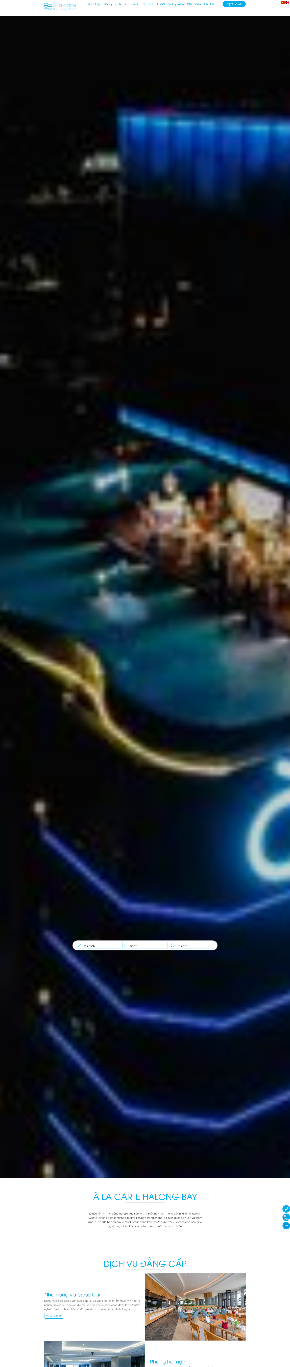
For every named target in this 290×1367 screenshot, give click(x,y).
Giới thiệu (94, 4)
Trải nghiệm (176, 4)
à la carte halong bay (145, 1196)
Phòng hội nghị (168, 1361)
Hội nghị (147, 4)
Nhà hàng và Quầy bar (72, 1294)
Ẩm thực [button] (131, 4)
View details (53, 1316)
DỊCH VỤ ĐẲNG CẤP (145, 1263)
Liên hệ (209, 4)
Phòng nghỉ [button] (112, 4)
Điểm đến (194, 4)
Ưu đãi (160, 4)
